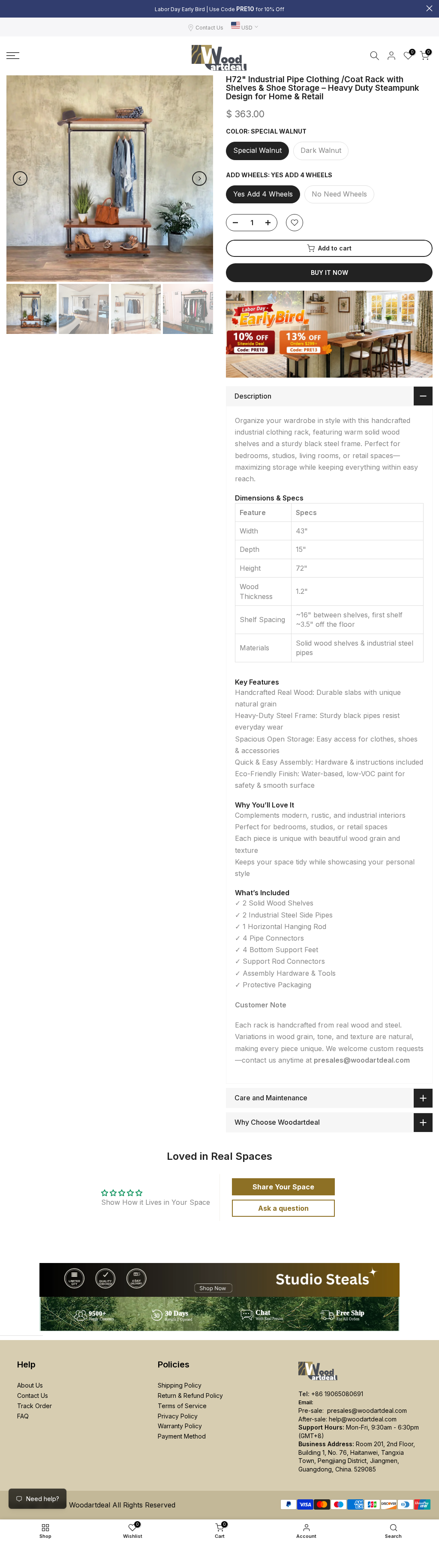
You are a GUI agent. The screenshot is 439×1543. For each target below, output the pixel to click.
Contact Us (209, 27)
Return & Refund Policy (190, 1395)
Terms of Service (182, 1405)
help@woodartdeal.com (363, 1419)
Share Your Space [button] (283, 1187)
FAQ (23, 1416)
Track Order (34, 1405)
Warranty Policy (180, 1426)
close (9, 8)
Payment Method (182, 1436)
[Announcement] (219, 9)
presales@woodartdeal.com (367, 1410)
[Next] (199, 178)
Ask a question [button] (283, 1208)
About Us (30, 1385)
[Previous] (20, 178)
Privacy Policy (178, 1416)
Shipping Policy (179, 1385)
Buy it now (329, 272)
